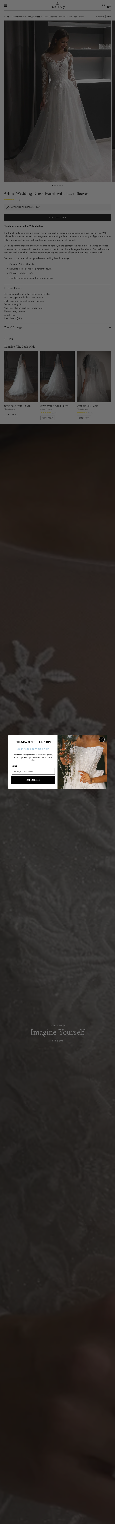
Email (14, 765)
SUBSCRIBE (33, 779)
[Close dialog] (101, 739)
